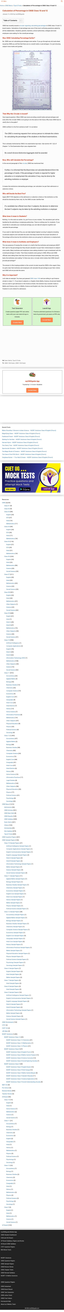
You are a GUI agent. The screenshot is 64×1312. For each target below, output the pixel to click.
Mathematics (10, 523)
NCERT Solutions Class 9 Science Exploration (20, 1079)
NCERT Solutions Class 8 (12, 1049)
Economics (9, 694)
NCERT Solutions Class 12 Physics (17, 1046)
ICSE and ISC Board (7, 1238)
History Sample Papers (13, 900)
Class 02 (7, 509)
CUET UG (5, 1028)
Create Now (17, 322)
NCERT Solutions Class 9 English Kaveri (18, 1067)
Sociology (9, 732)
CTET (3, 1025)
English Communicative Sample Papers (18, 852)
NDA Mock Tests (6, 1250)
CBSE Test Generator (7, 1292)
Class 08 (7, 592)
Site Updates (8, 831)
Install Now (47, 320)
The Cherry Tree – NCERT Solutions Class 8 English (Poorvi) (20, 445)
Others (6, 825)
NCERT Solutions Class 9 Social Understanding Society (23, 1082)
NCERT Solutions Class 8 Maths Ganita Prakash (21, 1055)
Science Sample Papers (13, 870)
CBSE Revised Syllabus (8, 1273)
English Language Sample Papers (16, 855)
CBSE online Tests (6, 1295)
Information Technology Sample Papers (18, 864)
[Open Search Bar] (62, 1)
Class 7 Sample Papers (11, 980)
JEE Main (5, 1031)
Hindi (8, 520)
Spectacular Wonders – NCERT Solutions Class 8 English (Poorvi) (22, 448)
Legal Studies (10, 780)
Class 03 (7, 511)
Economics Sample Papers (14, 891)
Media (9, 1304)
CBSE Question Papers (9, 837)
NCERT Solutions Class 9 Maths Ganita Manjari (20, 1073)
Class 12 (7, 735)
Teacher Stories (7, 1094)
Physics (8, 726)
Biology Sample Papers (13, 882)
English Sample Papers (13, 971)
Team (14, 1304)
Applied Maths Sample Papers (15, 879)
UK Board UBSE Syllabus (8, 1244)
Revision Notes (6, 1091)
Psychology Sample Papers (14, 962)
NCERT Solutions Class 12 (12, 1037)
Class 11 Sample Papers (11, 876)
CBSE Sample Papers (8, 840)
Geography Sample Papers (14, 938)
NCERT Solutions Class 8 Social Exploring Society (21, 1061)
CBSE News (8, 5)
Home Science (10, 711)
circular (24, 163)
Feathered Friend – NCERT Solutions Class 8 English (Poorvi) (21, 436)
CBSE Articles (8, 810)
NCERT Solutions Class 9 (12, 1064)
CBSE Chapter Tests (7, 1270)
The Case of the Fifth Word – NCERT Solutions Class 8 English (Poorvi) (24, 454)
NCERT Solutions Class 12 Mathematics (18, 1043)
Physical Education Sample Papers (17, 953)
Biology (8, 682)
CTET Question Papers (8, 1247)
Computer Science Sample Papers (17, 929)
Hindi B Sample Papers (13, 861)
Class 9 (6, 1207)
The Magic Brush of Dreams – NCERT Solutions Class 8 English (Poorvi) (24, 451)
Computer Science (12, 691)
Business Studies (11, 685)
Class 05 (7, 541)
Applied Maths (10, 679)
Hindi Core (9, 703)
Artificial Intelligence (12, 643)
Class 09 (7, 613)
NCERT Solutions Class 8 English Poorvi (18, 1052)
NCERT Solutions (7, 1034)
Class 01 (7, 505)
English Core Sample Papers (15, 894)
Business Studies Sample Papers (16, 885)
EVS (7, 517)
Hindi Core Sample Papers (14, 897)
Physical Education (12, 723)
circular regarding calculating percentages (33, 25)
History (8, 708)
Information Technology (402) (15, 658)
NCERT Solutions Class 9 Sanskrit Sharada (19, 1076)
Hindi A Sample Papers (13, 858)
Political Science (11, 729)
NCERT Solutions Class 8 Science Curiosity (19, 1058)
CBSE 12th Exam (20, 363)
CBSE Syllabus (8, 819)
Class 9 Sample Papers (11, 992)
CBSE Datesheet (6, 1286)
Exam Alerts (8, 360)
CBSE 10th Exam (9, 363)
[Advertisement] (32, 344)
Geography (9, 700)
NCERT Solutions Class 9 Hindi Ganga (18, 1070)
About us (3, 1304)
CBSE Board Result (6, 1289)
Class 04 (7, 526)
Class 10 (7, 640)
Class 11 (7, 673)
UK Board (5, 1097)
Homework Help (6, 1301)
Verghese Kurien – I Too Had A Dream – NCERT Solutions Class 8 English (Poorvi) (27, 457)
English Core (10, 697)
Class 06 (7, 556)
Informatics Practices (13, 715)
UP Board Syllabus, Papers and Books (12, 1241)
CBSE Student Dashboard (9, 1235)
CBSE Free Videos (6, 1298)
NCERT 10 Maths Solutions (9, 1276)
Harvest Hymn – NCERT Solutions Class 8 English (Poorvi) (20, 442)
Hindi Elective (10, 706)
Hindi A (8, 622)
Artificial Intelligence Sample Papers (17, 846)
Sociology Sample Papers (14, 965)
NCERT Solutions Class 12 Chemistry (17, 1040)
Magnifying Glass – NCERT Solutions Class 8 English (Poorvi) (21, 433)
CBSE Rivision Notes (7, 1267)
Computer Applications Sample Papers (18, 849)
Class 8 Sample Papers (11, 986)
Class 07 (7, 574)
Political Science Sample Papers (16, 909)
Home (2, 5)
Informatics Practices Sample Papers (18, 947)
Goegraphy (9, 762)
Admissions (8, 807)
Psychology (10, 798)
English (8, 514)
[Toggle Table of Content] (20, 20)
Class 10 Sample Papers (11, 843)
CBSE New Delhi (9, 813)
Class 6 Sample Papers (11, 968)
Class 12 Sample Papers (11, 912)
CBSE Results (8, 816)
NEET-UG (5, 1085)
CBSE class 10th (35, 278)
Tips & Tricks (18, 5)
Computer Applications (13, 646)
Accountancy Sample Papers (15, 914)
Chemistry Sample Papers (14, 888)
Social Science (10, 571)
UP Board (5, 1225)
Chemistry (9, 688)
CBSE (3, 502)
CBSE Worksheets (7, 1022)
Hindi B (8, 625)
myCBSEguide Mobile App (9, 1232)
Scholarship (8, 828)
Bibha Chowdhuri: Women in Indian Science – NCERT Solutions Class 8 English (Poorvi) (29, 430)
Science (8, 568)
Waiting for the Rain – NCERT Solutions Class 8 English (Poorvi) (22, 439)
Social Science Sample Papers (15, 873)
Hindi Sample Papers (12, 974)
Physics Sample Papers (13, 906)
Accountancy (10, 676)
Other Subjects (11, 604)
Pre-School (5, 1088)
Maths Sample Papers (13, 867)
